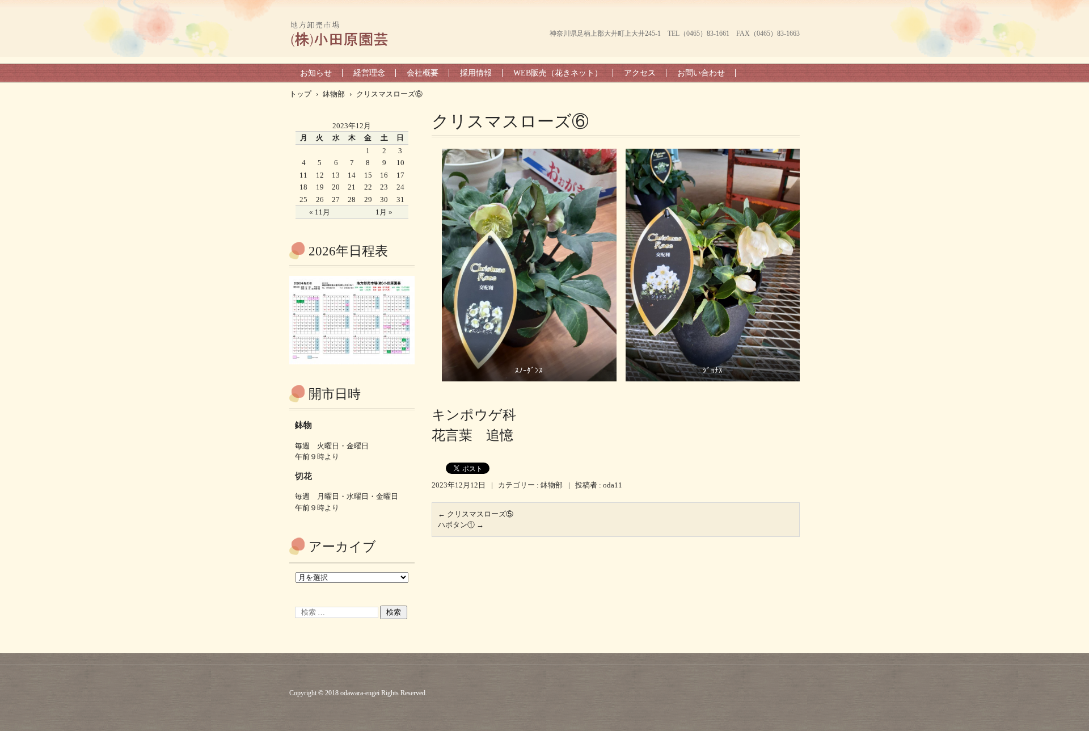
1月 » (383, 212)
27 (336, 199)
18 (303, 187)
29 (368, 199)
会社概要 (422, 73)
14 (352, 175)
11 (303, 175)
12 (320, 175)
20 (336, 187)
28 (352, 199)
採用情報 (476, 73)
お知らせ (316, 73)
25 (303, 199)
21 (352, 187)
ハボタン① (461, 524)
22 (368, 187)
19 (320, 187)
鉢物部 (552, 485)
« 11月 (319, 212)
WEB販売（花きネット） (557, 73)
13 (336, 175)
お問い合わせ (701, 73)
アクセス (640, 73)
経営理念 (369, 73)
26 (320, 199)
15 (368, 175)
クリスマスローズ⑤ (475, 514)
